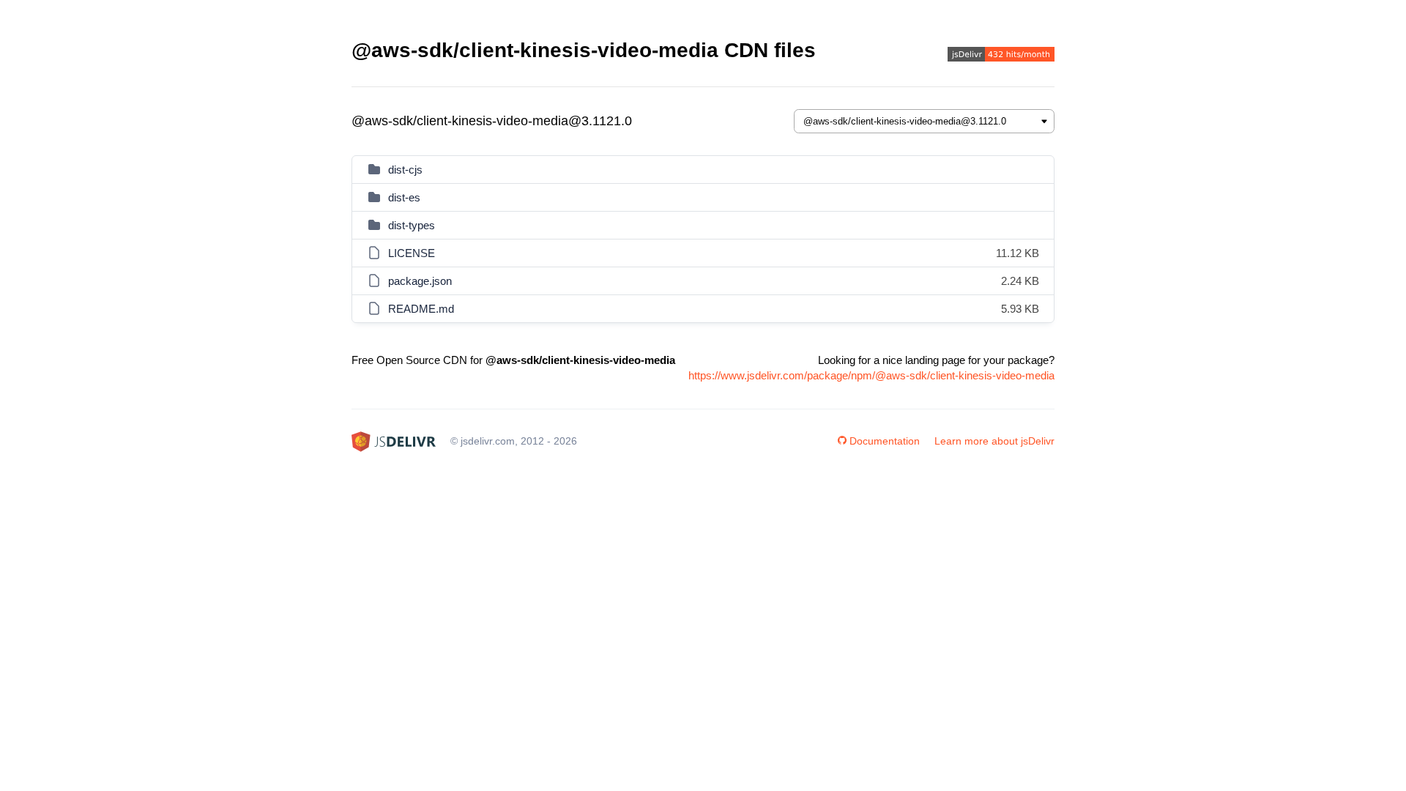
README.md (421, 308)
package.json (420, 281)
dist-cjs (405, 169)
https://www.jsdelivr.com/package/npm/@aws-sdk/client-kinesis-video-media (871, 375)
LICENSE (411, 253)
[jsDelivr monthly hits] (1001, 56)
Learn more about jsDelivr (994, 441)
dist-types (411, 225)
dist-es (404, 197)
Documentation (884, 441)
